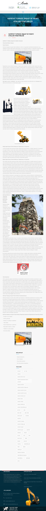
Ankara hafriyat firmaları (23, 387)
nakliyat (25, 441)
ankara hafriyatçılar (22, 390)
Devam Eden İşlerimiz (21, 361)
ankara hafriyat (21, 384)
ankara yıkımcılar (21, 404)
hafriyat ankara (21, 421)
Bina (24, 410)
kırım (26, 438)
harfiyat (28, 429)
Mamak (19, 441)
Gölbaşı (27, 415)
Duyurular (14, 37)
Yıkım (18, 446)
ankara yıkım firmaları (22, 407)
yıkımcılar (19, 449)
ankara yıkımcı (20, 401)
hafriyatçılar (20, 429)
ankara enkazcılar (21, 376)
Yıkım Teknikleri (20, 359)
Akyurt (19, 371)
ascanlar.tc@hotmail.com (10, 501)
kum (29, 435)
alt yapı (25, 371)
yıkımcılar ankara (21, 452)
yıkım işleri (28, 458)
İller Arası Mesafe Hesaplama (22, 363)
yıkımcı (24, 446)
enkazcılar (20, 415)
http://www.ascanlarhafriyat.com (11, 504)
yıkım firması (20, 458)
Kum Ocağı (20, 438)
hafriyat (19, 418)
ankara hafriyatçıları (22, 393)
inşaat (25, 432)
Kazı (24, 435)
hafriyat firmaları (21, 424)
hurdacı (19, 432)
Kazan (19, 435)
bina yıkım (19, 412)
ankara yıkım (20, 398)
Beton (19, 410)
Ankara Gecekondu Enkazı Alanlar (23, 380)
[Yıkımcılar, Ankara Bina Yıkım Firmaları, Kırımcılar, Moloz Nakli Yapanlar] (23, 3)
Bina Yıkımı (27, 412)
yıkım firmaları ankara (22, 455)
